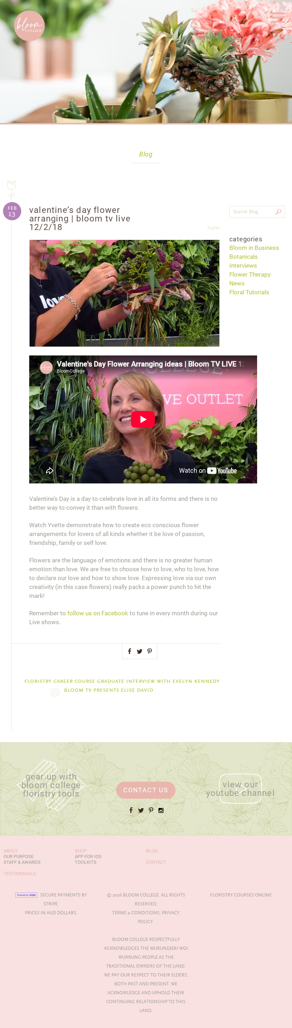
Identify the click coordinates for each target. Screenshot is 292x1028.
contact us (145, 790)
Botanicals (243, 256)
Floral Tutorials (249, 292)
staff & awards (22, 862)
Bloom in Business (254, 247)
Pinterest (149, 651)
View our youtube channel (240, 789)
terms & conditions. (136, 912)
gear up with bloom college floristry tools (51, 785)
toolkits (86, 862)
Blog (146, 154)
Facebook (129, 651)
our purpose (18, 856)
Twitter (139, 651)
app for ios (88, 856)
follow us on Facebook (97, 613)
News (237, 283)
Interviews (243, 265)
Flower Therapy (250, 274)
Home (14, 6)
